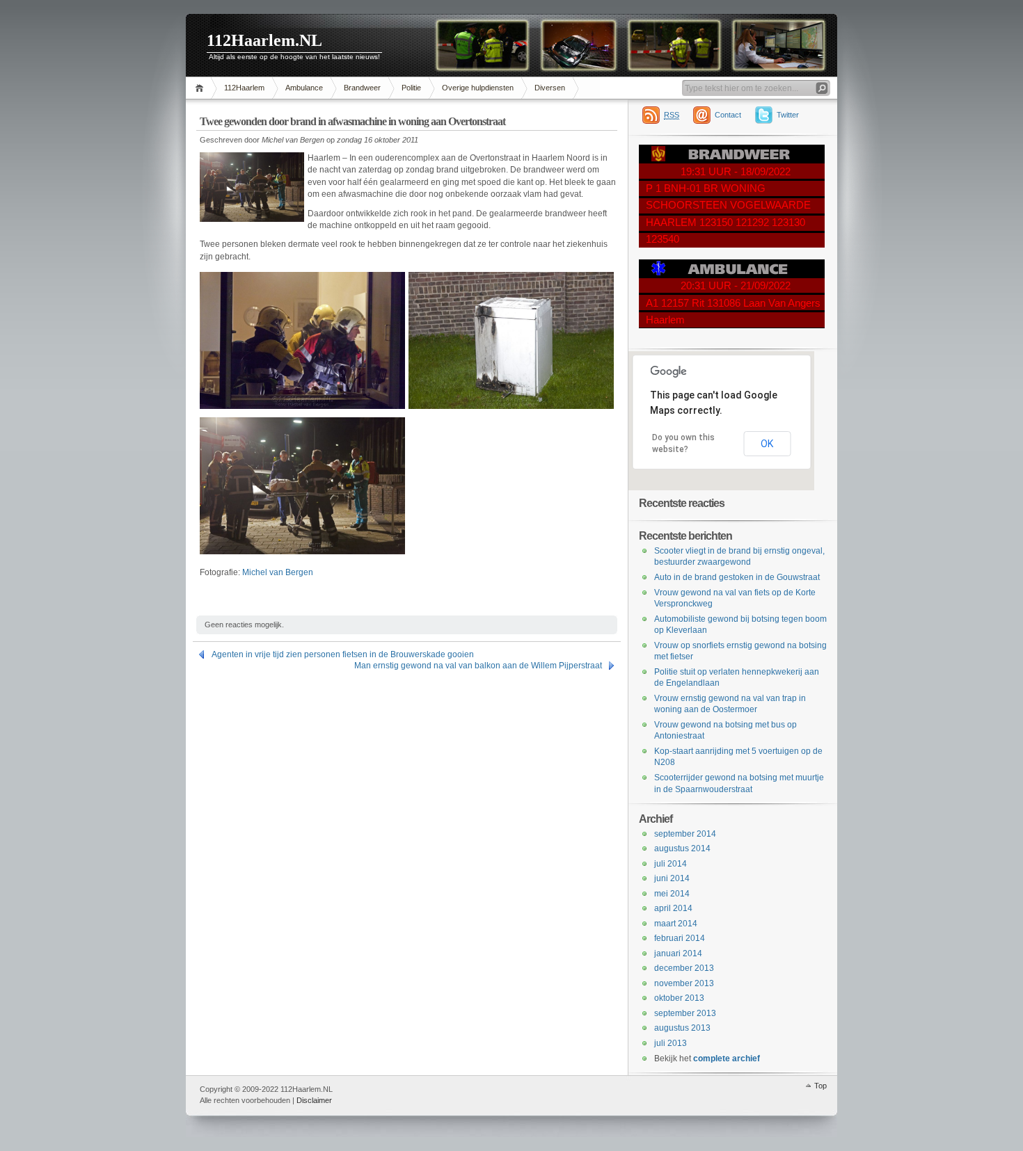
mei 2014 (672, 894)
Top (820, 1085)
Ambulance (304, 87)
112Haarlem (244, 87)
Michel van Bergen (277, 572)
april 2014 (673, 908)
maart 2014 (675, 923)
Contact (728, 115)
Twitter (788, 115)
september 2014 (685, 834)
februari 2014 (679, 938)
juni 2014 (672, 878)
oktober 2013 (679, 998)
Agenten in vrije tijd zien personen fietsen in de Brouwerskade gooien (343, 654)
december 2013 (684, 968)
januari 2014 (678, 953)
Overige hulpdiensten (478, 87)
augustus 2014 (682, 848)
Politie (411, 87)
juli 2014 (670, 864)
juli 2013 (670, 1043)
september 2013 (685, 1013)
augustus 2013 (682, 1028)
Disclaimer (314, 1100)
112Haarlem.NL (264, 40)
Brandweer (362, 87)
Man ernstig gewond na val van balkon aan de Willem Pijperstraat (478, 665)
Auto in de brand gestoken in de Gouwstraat (737, 577)
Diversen (549, 87)
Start (201, 88)
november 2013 (684, 983)
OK (767, 443)
